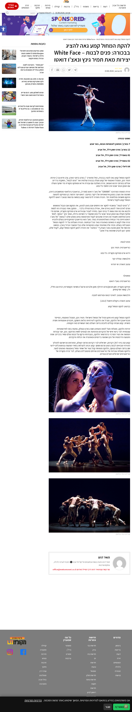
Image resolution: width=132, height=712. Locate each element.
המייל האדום (11, 6)
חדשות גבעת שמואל (93, 666)
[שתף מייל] (57, 70)
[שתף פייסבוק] (52, 70)
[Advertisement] (93, 599)
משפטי (86, 6)
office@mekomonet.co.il (64, 569)
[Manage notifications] (126, 706)
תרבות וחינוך (37, 6)
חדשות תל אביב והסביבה (119, 6)
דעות (105, 6)
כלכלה (118, 666)
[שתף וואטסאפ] (63, 70)
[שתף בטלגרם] (75, 70)
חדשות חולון (91, 675)
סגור (107, 707)
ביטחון (118, 645)
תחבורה (43, 649)
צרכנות (67, 6)
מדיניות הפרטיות (33, 700)
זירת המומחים (25, 6)
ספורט (68, 654)
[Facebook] (23, 652)
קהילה (57, 6)
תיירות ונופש (47, 6)
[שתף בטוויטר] (69, 70)
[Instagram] (9, 652)
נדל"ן (76, 6)
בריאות (96, 6)
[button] (3, 29)
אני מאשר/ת (121, 707)
